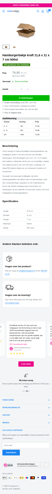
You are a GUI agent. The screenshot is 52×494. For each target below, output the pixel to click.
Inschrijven (11, 452)
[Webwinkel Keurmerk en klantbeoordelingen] (26, 465)
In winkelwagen (26, 98)
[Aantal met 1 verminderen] (14, 89)
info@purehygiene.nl (27, 271)
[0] (47, 11)
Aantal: (5, 89)
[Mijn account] (42, 11)
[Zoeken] (38, 11)
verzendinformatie (12, 303)
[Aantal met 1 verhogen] (27, 89)
